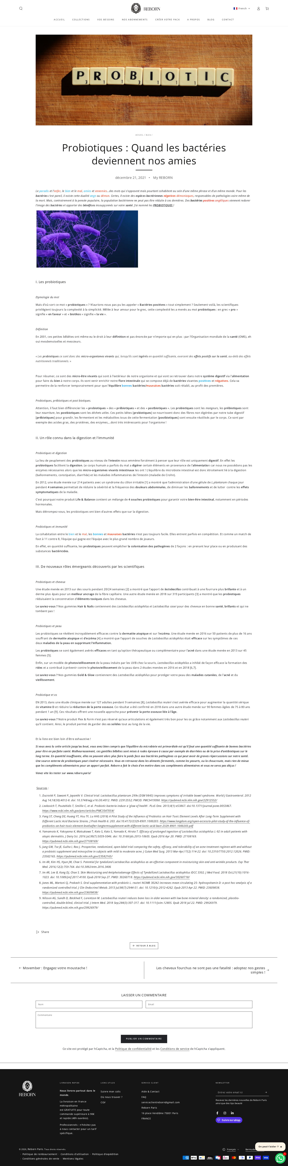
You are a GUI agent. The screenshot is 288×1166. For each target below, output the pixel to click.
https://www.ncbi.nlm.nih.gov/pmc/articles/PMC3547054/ (78, 811)
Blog (148, 135)
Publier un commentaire (144, 1038)
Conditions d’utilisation (75, 1154)
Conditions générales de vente (40, 1158)
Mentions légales (73, 1158)
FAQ (144, 1097)
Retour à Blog (146, 945)
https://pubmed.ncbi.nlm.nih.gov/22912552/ (189, 800)
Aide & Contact (150, 1091)
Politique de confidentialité (133, 1049)
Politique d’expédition (105, 1154)
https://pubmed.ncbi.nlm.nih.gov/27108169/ (70, 841)
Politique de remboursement (39, 1154)
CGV (103, 1102)
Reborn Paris (149, 1107)
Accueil (140, 135)
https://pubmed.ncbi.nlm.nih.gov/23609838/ (70, 892)
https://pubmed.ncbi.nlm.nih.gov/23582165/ (85, 856)
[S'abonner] (267, 1092)
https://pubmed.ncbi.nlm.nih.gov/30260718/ (162, 877)
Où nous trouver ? (111, 1097)
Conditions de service (175, 1049)
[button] (20, 8)
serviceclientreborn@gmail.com (161, 1102)
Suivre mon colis (111, 1091)
